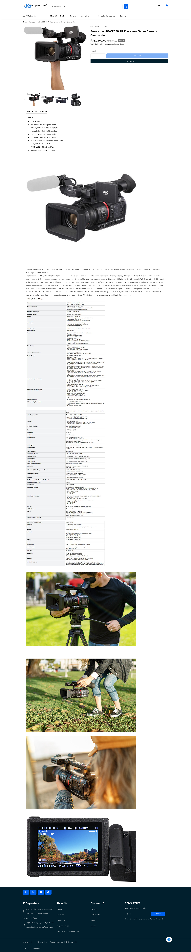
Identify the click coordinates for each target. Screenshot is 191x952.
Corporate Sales (63, 926)
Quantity (93, 51)
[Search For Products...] (126, 6)
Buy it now (129, 61)
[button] (166, 6)
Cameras (73, 16)
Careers (93, 926)
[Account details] (159, 6)
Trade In (94, 909)
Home (25, 22)
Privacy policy (42, 942)
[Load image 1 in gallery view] (33, 99)
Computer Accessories (106, 16)
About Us (60, 915)
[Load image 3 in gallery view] (61, 99)
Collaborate (95, 915)
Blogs (93, 920)
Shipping (103, 44)
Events (59, 909)
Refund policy (28, 942)
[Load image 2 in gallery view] (47, 99)
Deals (62, 16)
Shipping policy (72, 942)
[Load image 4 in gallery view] (76, 99)
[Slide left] (25, 100)
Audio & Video (87, 16)
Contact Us (61, 920)
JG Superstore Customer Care (68, 931)
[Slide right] (85, 100)
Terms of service (56, 942)
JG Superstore (35, 948)
